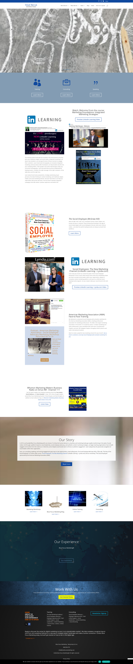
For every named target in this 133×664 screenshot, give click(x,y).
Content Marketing (58, 622)
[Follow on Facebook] (29, 624)
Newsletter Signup (99, 613)
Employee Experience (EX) (53, 618)
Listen (43, 360)
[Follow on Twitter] (26, 624)
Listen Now (45, 404)
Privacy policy (106, 661)
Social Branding (74, 622)
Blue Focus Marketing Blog (55, 512)
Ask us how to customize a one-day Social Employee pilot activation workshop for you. (88, 334)
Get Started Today (66, 597)
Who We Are (64, 5)
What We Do (74, 5)
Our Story (66, 439)
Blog (88, 5)
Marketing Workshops (34, 509)
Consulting (99, 509)
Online (57, 623)
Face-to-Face (51, 623)
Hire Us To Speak (100, 5)
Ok (99, 661)
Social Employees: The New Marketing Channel (54, 453)
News (92, 5)
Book (82, 5)
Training (49, 612)
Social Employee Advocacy (53, 616)
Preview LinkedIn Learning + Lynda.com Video (90, 287)
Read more (66, 464)
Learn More (66, 49)
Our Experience (66, 541)
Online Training (77, 509)
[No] (131, 661)
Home (106, 1)
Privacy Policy (66, 659)
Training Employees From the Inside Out (51, 34)
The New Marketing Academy (54, 614)
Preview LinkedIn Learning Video (88, 119)
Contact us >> (30, 638)
